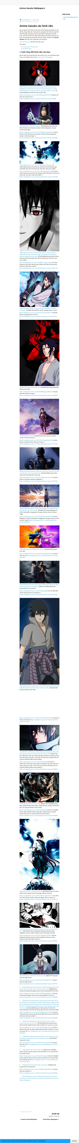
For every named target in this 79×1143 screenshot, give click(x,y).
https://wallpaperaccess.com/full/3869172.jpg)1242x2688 (36, 262)
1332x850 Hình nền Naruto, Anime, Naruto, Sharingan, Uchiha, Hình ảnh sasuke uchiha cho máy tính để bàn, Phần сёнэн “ (39, 753)
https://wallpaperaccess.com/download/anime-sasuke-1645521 (38, 899)
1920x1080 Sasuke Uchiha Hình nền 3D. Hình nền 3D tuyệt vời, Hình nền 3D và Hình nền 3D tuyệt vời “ (39, 585)
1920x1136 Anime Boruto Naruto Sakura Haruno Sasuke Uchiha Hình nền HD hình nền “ (38, 1110)
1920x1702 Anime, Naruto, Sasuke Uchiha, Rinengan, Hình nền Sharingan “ (38, 309)
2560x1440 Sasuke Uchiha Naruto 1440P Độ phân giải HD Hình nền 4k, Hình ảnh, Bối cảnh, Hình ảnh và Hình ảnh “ (39, 1012)
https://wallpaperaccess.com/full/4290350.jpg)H (34, 591)
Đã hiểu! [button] (74, 1141)
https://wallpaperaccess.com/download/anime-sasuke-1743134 (38, 444)
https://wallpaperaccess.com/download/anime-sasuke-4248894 (38, 395)
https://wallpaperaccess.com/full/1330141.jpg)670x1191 (36, 980)
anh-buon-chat (27, 48)
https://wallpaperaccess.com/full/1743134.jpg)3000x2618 (36, 440)
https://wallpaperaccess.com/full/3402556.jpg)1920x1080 (36, 1115)
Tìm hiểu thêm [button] (41, 1141)
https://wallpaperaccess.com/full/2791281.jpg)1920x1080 (36, 718)
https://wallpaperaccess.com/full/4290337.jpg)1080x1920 (36, 516)
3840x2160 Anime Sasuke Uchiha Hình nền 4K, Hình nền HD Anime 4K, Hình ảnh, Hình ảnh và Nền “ (39, 509)
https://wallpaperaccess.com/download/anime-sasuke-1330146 (38, 177)
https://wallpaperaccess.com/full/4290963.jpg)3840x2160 (36, 1017)
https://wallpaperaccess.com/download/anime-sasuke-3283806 (38, 1081)
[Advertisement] (39, 14)
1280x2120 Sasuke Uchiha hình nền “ (30, 387)
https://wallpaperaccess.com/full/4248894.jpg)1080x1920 (36, 392)
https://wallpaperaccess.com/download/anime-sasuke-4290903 (38, 769)
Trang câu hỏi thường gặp (44, 57)
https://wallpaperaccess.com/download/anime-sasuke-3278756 (38, 481)
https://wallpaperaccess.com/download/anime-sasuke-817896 (38, 941)
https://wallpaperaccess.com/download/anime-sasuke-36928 (38, 99)
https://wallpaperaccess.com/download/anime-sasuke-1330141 (38, 984)
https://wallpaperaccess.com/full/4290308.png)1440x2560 (37, 132)
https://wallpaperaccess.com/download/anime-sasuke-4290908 (38, 815)
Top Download (25, 20)
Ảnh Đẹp (37, 20)
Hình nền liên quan (25, 42)
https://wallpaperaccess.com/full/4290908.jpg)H (34, 810)
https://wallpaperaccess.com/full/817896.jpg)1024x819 (36, 935)
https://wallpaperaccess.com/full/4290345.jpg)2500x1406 (36, 553)
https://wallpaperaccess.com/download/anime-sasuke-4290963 (38, 1021)
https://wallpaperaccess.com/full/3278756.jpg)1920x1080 (36, 477)
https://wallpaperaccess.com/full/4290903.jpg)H (34, 762)
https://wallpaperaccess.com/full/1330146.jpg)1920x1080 (36, 171)
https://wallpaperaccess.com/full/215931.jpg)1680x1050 (36, 313)
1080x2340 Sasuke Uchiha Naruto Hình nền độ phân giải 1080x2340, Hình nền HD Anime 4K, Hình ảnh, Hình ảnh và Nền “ (39, 687)
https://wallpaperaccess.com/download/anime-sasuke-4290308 (38, 138)
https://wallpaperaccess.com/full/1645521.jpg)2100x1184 (36, 896)
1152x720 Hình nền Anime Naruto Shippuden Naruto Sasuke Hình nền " (39, 930)
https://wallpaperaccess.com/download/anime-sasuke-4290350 (38, 594)
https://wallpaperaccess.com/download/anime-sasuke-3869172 (38, 268)
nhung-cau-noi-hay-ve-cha (30, 47)
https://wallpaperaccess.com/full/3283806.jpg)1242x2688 (36, 1075)
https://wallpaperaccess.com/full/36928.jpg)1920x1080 (36, 95)
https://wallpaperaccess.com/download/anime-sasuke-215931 (38, 316)
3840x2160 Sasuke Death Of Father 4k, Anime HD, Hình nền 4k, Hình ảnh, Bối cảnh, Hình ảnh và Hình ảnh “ (39, 472)
